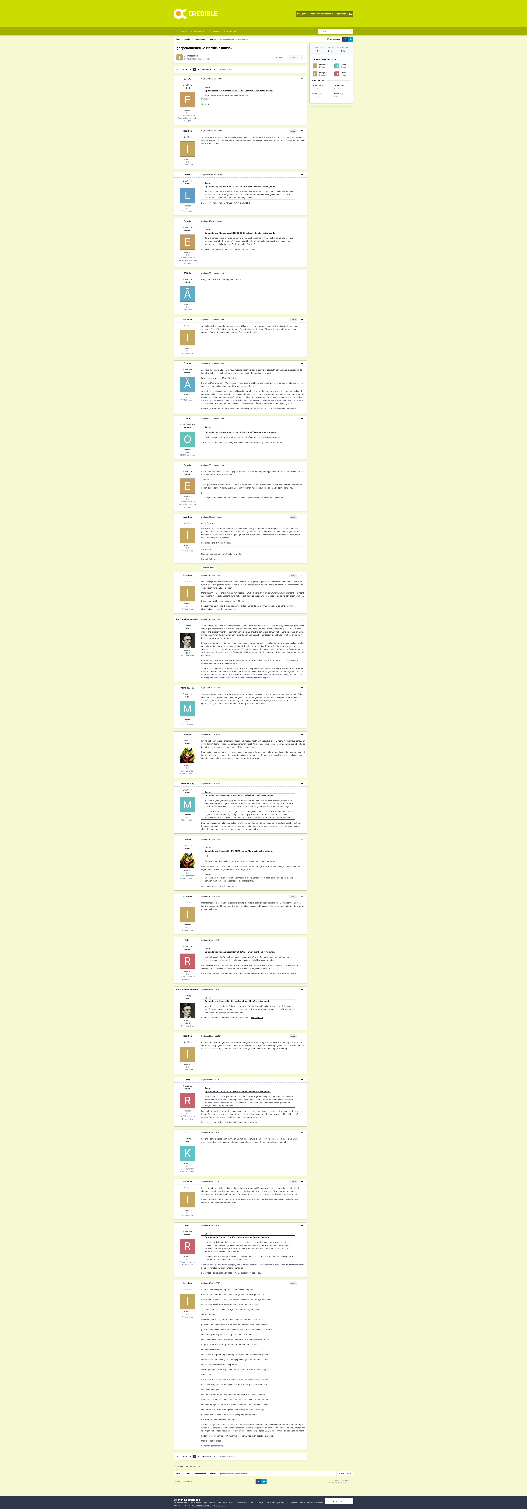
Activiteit (198, 31)
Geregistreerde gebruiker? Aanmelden (314, 14)
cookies (187, 1503)
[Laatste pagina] (215, 69)
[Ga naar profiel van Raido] (187, 961)
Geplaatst (212, 79)
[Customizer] (350, 14)
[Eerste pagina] (177, 69)
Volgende (206, 69)
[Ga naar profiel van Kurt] (187, 1153)
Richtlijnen (231, 31)
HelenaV (187, 734)
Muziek (207, 59)
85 (188, 653)
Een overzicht (257, 1017)
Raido (187, 940)
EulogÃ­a (187, 79)
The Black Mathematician (187, 619)
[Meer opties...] (302, 79)
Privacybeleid (188, 1482)
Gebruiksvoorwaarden (201, 1505)
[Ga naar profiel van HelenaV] (187, 755)
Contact (215, 31)
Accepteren (340, 1501)
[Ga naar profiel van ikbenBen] (179, 57)
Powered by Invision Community (341, 1483)
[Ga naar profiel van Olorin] (187, 439)
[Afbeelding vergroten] (205, 98)
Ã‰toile (187, 273)
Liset (187, 174)
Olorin (187, 418)
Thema (176, 1482)
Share (280, 57)
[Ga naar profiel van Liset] (187, 195)
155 (188, 452)
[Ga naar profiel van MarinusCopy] (187, 708)
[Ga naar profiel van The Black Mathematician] (187, 640)
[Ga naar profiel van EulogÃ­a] (187, 99)
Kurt (187, 1132)
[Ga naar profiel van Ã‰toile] (187, 294)
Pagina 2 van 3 (226, 69)
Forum (181, 31)
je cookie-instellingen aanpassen (275, 1503)
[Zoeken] (350, 31)
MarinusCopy (187, 688)
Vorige (184, 69)
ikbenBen (193, 56)
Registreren (341, 14)
